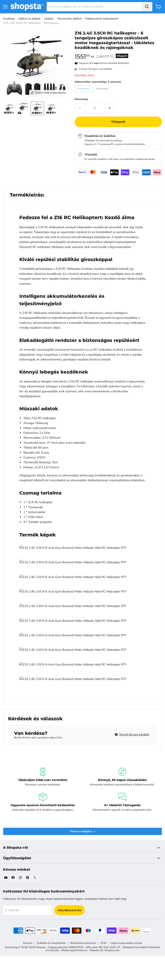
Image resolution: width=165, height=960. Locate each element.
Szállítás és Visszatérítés (51, 943)
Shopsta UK (96, 950)
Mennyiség (81, 99)
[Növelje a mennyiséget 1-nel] (110, 108)
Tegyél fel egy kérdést (133, 734)
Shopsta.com (112, 950)
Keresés (27, 943)
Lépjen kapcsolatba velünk (126, 943)
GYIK (103, 943)
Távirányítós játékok (69, 19)
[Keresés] (146, 6)
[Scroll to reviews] (118, 53)
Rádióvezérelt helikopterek (101, 19)
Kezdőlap (8, 19)
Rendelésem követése (83, 943)
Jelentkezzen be (69, 910)
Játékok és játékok (29, 19)
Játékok (49, 19)
